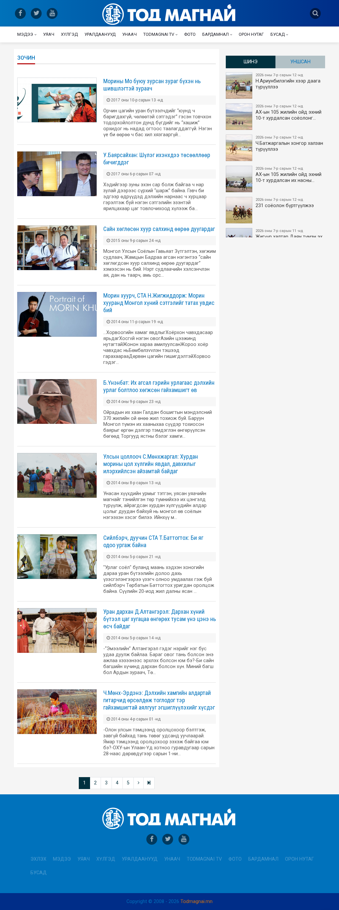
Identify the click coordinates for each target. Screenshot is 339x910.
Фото (190, 34)
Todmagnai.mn (196, 901)
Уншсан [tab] (300, 62)
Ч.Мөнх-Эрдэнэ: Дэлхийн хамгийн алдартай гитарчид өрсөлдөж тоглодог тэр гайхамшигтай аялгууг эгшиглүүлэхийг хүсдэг (159, 700)
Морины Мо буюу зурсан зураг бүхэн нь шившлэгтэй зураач (152, 85)
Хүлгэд (69, 34)
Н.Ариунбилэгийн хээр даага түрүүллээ (288, 81)
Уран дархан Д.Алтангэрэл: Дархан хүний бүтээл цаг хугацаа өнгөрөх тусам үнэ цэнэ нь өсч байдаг (159, 619)
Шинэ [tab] (251, 62)
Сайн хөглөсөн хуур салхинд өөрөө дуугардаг (159, 228)
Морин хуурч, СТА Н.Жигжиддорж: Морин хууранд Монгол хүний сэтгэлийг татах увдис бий (159, 302)
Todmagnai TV (158, 34)
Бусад (277, 34)
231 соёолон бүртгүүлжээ (285, 203)
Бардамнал (215, 34)
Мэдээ (25, 34)
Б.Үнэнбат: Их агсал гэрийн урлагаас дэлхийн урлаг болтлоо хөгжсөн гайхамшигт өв (159, 386)
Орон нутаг (251, 34)
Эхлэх (38, 859)
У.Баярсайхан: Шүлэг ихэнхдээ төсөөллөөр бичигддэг (156, 158)
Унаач (129, 34)
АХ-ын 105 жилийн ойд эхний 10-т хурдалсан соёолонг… (288, 112)
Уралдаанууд (100, 34)
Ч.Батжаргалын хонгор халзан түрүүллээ (289, 143)
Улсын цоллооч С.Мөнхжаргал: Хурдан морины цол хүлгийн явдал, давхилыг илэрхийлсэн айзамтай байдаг (150, 464)
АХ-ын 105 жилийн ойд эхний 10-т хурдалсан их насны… (288, 174)
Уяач (48, 34)
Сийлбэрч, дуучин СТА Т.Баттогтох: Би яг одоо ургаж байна (153, 541)
